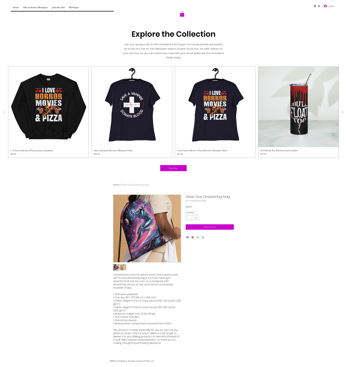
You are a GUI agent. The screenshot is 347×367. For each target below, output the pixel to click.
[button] (182, 14)
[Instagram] (315, 6)
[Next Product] (342, 112)
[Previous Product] (4, 112)
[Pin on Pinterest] (192, 237)
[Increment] (196, 217)
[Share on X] (203, 237)
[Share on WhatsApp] (197, 237)
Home (116, 184)
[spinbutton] (191, 217)
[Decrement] (187, 217)
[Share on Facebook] (187, 237)
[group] (173, 112)
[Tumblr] (319, 6)
